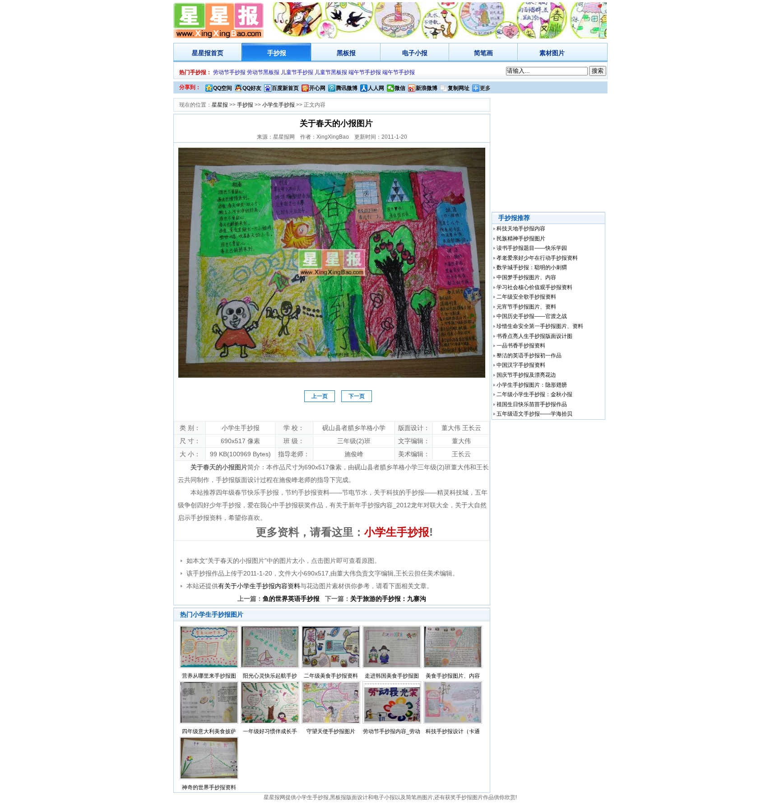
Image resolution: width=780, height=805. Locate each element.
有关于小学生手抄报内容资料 (259, 586)
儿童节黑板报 (331, 72)
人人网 (376, 88)
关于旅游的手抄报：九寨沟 (388, 598)
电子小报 (414, 52)
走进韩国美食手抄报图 (392, 676)
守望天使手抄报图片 (330, 731)
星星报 (201, 52)
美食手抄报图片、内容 (453, 676)
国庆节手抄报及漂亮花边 (526, 375)
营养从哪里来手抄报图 (209, 676)
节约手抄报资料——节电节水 (326, 492)
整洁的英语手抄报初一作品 (529, 355)
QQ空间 (222, 88)
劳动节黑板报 (263, 72)
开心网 (317, 88)
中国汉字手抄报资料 (521, 365)
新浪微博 (426, 88)
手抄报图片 (469, 797)
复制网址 (458, 88)
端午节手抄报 (364, 72)
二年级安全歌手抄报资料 (526, 297)
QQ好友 (251, 88)
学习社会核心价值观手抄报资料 (534, 287)
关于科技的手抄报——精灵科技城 (421, 492)
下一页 (356, 396)
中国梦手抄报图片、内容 (526, 277)
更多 (485, 88)
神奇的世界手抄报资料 (209, 787)
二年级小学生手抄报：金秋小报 (534, 394)
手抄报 (276, 52)
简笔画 (483, 52)
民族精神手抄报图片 (521, 238)
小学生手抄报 (278, 105)
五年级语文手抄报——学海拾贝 (534, 414)
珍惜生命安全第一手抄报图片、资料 (540, 326)
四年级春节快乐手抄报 (247, 492)
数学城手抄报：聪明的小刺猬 (532, 267)
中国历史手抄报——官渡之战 (532, 316)
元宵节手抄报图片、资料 (526, 307)
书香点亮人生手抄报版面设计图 (534, 336)
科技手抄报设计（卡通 (453, 731)
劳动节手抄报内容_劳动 (391, 731)
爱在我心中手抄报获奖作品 (285, 505)
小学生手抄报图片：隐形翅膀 (532, 385)
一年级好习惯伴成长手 (270, 731)
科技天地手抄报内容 (521, 228)
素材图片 (552, 52)
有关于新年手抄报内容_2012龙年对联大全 (389, 505)
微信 (400, 88)
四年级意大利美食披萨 (209, 731)
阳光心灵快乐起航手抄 (270, 676)
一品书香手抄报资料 (521, 345)
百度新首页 (285, 88)
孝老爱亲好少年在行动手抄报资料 (537, 258)
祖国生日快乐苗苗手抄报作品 (532, 404)
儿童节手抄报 (297, 72)
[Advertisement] (549, 153)
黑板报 (346, 52)
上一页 (319, 396)
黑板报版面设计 (349, 797)
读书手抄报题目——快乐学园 (532, 248)
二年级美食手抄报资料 (331, 676)
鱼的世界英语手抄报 (291, 598)
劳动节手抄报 (229, 72)
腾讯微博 (347, 88)
